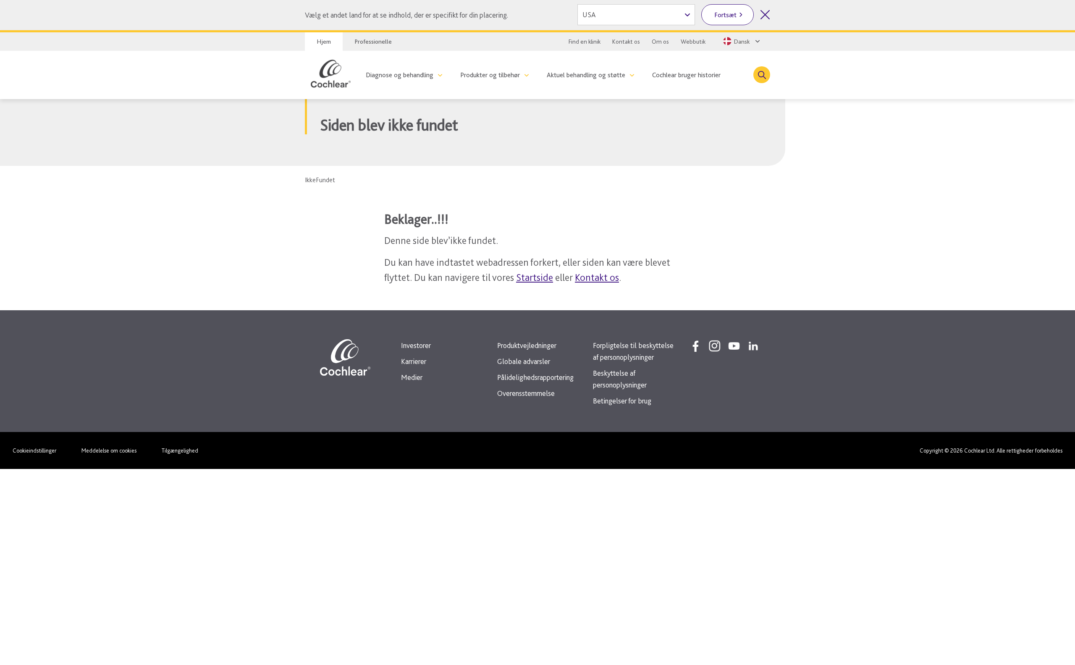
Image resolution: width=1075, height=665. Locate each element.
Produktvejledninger (526, 345)
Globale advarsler (523, 361)
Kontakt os (626, 41)
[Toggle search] (761, 74)
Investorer (416, 345)
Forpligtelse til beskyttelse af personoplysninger (633, 351)
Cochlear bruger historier (686, 75)
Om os (660, 41)
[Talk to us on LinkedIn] (753, 346)
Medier (411, 377)
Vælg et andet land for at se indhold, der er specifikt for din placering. (406, 14)
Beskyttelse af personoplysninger (620, 379)
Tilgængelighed (180, 450)
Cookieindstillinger (34, 450)
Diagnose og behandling (399, 75)
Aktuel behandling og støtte (586, 75)
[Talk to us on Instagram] (714, 346)
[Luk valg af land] (765, 15)
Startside (534, 277)
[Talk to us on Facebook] (695, 346)
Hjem (324, 41)
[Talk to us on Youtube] (734, 346)
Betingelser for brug (622, 400)
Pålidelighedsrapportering (535, 377)
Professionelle (373, 41)
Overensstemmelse (526, 393)
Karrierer (413, 361)
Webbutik (693, 41)
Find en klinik (584, 41)
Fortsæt (725, 15)
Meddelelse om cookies (108, 450)
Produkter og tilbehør (490, 75)
